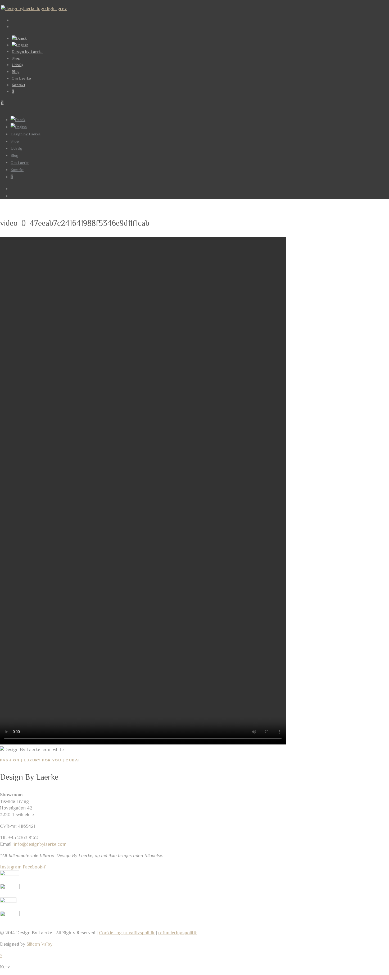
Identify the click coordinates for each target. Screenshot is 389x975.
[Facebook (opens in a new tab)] (14, 20)
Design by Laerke (25, 134)
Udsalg (16, 148)
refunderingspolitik (177, 932)
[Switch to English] (20, 45)
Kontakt (17, 169)
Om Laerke (20, 162)
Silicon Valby (39, 944)
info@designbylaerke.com (40, 844)
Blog (14, 155)
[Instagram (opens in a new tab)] (14, 26)
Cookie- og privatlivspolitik (127, 932)
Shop (15, 141)
